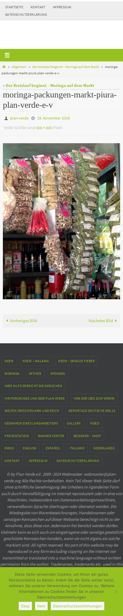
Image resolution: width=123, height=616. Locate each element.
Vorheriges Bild (23, 318)
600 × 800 (44, 126)
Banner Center (51, 433)
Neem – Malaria (36, 358)
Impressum (62, 7)
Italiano (77, 445)
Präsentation (17, 433)
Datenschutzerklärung (26, 14)
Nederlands (104, 445)
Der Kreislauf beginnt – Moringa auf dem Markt (65, 67)
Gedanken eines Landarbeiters (31, 420)
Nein (41, 606)
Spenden (57, 370)
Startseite (14, 7)
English (30, 445)
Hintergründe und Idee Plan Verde (35, 396)
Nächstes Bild (101, 318)
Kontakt (38, 7)
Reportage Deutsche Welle (92, 408)
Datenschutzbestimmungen (77, 606)
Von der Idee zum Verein (94, 396)
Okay (25, 606)
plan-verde (19, 117)
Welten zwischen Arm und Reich (32, 408)
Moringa (12, 370)
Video (95, 420)
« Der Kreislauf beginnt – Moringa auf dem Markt (48, 85)
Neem (9, 358)
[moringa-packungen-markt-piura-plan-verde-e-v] (61, 218)
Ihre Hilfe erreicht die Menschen (33, 383)
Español (53, 445)
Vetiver (35, 370)
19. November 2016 (53, 117)
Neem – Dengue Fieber (76, 358)
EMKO (9, 445)
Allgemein (19, 67)
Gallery (74, 420)
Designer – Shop (87, 433)
